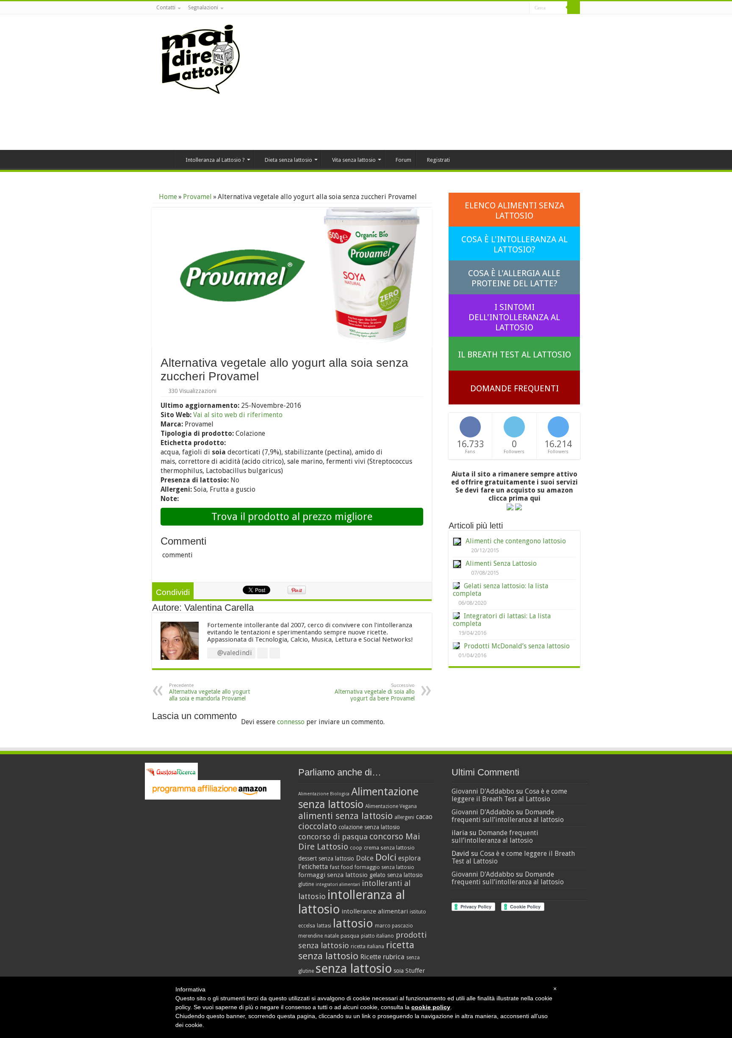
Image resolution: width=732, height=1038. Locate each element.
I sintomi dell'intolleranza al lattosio (514, 317)
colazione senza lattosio (369, 827)
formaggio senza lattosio (384, 867)
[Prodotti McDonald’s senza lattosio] (456, 645)
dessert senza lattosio (326, 858)
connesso (291, 722)
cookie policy (430, 1007)
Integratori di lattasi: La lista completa (502, 620)
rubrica (394, 957)
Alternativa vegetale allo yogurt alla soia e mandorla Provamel (209, 692)
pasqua (350, 936)
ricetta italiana (367, 946)
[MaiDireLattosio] (200, 59)
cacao (424, 817)
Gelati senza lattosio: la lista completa (500, 590)
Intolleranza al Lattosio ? (215, 160)
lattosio (353, 923)
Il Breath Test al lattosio (514, 354)
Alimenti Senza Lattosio (501, 563)
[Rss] (499, 8)
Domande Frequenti (514, 388)
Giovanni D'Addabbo (483, 791)
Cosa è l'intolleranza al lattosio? (514, 244)
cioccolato (317, 826)
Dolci (385, 857)
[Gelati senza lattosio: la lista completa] (456, 585)
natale (331, 936)
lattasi (324, 926)
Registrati (438, 160)
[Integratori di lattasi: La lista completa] (456, 615)
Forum (403, 160)
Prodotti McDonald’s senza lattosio (517, 646)
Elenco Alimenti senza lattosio (514, 210)
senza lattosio (354, 968)
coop (356, 848)
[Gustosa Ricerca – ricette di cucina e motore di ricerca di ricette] (171, 771)
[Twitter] (515, 8)
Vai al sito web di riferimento (238, 415)
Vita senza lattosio (354, 160)
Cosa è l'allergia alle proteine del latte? (514, 278)
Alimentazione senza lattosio (358, 798)
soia (399, 970)
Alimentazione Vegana (391, 806)
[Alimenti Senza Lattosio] (457, 564)
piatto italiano (377, 936)
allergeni (404, 817)
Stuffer (415, 970)
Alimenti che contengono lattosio (516, 541)
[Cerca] (573, 7)
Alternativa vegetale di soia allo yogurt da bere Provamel (375, 692)
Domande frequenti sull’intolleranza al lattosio (508, 816)
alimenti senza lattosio (345, 816)
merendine (310, 936)
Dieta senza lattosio (288, 160)
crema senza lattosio (389, 847)
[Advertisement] (419, 82)
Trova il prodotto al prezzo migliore (291, 517)
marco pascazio (394, 926)
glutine (306, 884)
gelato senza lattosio (396, 875)
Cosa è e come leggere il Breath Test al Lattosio (509, 795)
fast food (341, 867)
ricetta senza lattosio (356, 950)
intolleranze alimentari (374, 911)
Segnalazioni (203, 8)
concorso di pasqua (333, 836)
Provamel (197, 197)
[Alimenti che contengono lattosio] (457, 541)
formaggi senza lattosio (333, 875)
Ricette (370, 957)
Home (163, 159)
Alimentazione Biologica (323, 794)
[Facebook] (507, 8)
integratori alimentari (338, 884)
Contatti (165, 8)
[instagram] (523, 8)
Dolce (365, 858)
